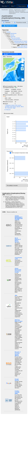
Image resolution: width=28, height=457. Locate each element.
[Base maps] (22, 68)
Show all (8, 109)
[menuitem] (5, 6)
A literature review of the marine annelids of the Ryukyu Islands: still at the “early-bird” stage (14, 106)
